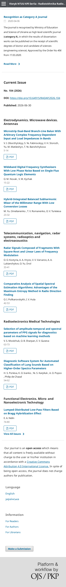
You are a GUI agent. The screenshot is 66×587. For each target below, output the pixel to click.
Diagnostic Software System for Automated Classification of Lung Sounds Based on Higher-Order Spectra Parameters (31, 364)
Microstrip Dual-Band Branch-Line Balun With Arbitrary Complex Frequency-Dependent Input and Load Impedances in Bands (32, 134)
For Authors (12, 526)
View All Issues (12, 433)
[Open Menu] (3, 3)
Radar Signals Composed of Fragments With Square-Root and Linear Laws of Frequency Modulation (32, 251)
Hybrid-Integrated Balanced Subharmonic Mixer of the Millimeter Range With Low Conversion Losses (30, 202)
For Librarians (13, 532)
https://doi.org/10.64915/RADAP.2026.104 (35, 98)
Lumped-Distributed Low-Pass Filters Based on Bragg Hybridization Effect (31, 411)
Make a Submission (19, 548)
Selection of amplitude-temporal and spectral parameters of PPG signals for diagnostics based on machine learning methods (32, 332)
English (10, 493)
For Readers (12, 521)
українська (12, 499)
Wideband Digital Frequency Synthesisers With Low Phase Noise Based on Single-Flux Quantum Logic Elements (31, 170)
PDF (11, 157)
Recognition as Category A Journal (25, 17)
